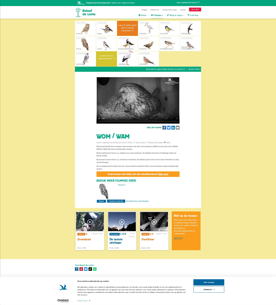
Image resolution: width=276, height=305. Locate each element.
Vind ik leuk (140, 143)
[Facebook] (76, 269)
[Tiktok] (90, 269)
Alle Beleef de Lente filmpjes (137, 201)
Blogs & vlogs (175, 15)
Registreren (155, 10)
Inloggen (144, 10)
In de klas (193, 15)
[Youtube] (81, 269)
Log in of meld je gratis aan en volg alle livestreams (127, 28)
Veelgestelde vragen (169, 10)
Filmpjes (157, 15)
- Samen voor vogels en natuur (110, 3)
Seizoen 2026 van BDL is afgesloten (193, 69)
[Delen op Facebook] (164, 128)
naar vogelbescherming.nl (187, 3)
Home (143, 15)
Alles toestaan (209, 282)
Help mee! (163, 174)
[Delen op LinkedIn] (173, 128)
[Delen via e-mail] (178, 128)
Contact (183, 10)
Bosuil (120, 185)
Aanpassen (207, 289)
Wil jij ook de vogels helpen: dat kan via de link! (155, 69)
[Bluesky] (85, 269)
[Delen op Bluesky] (169, 128)
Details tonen (82, 301)
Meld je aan (178, 239)
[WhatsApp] (94, 269)
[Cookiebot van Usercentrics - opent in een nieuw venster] (63, 300)
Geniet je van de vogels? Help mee (105, 57)
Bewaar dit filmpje (155, 143)
